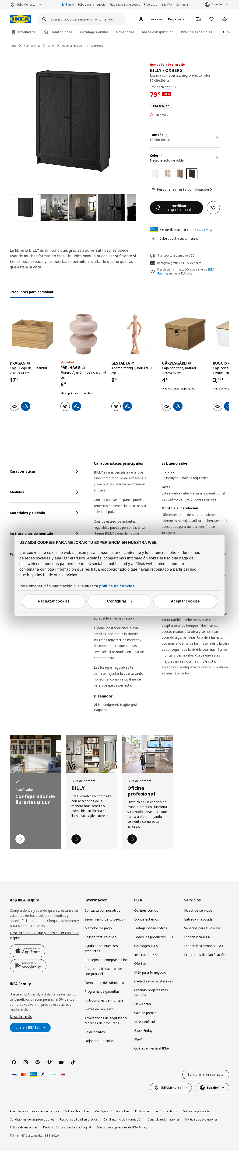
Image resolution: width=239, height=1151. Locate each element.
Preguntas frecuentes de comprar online (103, 971)
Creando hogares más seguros (151, 992)
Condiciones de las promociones (32, 1119)
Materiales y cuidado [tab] (27, 513)
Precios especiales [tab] (196, 32)
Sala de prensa (145, 1013)
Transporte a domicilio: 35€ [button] (175, 255)
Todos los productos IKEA (154, 937)
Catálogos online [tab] (94, 32)
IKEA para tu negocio (92, 5)
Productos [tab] (26, 32)
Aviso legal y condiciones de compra (34, 1111)
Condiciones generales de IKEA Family (121, 1127)
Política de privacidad (197, 1111)
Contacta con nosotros (102, 910)
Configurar (116, 601)
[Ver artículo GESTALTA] (134, 334)
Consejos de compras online (106, 960)
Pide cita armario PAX (158, 5)
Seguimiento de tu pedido (104, 919)
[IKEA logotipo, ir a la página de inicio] (20, 19)
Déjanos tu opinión (99, 1041)
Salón (51, 45)
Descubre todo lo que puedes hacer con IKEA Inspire (44, 935)
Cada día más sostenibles (153, 981)
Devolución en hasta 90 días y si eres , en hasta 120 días (185, 271)
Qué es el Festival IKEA (151, 1048)
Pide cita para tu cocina (124, 5)
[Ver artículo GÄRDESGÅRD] (185, 334)
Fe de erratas (94, 1032)
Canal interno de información (122, 1119)
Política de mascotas (24, 1127)
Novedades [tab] (125, 32)
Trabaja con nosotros (150, 928)
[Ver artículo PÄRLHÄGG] (83, 334)
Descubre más (21, 1016)
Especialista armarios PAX (203, 946)
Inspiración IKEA (146, 954)
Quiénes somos (146, 910)
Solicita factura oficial (100, 937)
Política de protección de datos (156, 1111)
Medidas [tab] (17, 492)
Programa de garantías (102, 991)
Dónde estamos (146, 919)
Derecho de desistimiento (104, 982)
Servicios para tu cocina (202, 928)
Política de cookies (77, 1111)
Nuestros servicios (198, 910)
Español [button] (217, 4)
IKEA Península (145, 1021)
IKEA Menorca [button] (26, 5)
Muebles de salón (73, 45)
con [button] (186, 229)
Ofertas (140, 963)
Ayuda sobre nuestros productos (101, 948)
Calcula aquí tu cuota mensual (179, 238)
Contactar (182, 5)
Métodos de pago (98, 928)
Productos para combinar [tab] (32, 292)
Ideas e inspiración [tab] (158, 32)
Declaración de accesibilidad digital (67, 1127)
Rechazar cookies (54, 601)
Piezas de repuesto (99, 1009)
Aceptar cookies (185, 601)
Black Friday (143, 1030)
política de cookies (117, 586)
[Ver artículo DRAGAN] (33, 334)
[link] (155, 173)
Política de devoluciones (201, 1119)
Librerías (97, 45)
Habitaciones (32, 45)
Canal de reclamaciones (164, 1119)
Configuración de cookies (112, 1111)
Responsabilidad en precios (79, 1119)
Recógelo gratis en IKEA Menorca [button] (179, 263)
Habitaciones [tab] (61, 32)
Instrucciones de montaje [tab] (31, 533)
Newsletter (142, 1004)
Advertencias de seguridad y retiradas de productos (105, 1020)
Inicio (13, 45)
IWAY (138, 1039)
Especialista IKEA (197, 937)
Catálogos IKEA (146, 946)
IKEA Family (67, 5)
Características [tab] (23, 471)
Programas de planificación (204, 954)
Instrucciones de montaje (103, 1000)
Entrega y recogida (198, 919)
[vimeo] (49, 1062)
